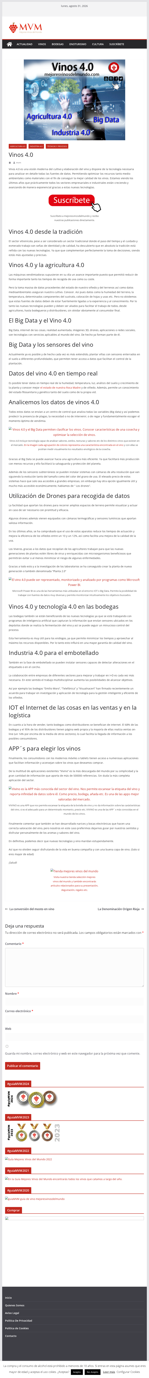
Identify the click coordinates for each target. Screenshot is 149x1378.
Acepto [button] (77, 1372)
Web (8, 1029)
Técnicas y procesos (57, 146)
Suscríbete (116, 44)
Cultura (98, 44)
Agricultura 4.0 (17, 146)
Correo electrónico (19, 1011)
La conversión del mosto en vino (31, 909)
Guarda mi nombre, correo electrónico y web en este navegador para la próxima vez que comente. (72, 1053)
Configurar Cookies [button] (128, 1372)
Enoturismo (77, 44)
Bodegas (58, 44)
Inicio (8, 1297)
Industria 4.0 (36, 146)
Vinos (42, 44)
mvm (18, 162)
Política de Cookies (17, 1328)
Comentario (14, 944)
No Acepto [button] (92, 1372)
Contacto (11, 1336)
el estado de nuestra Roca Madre (60, 387)
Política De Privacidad (18, 1320)
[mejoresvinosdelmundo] (9, 44)
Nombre (12, 994)
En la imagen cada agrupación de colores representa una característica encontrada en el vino (73, 445)
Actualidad (24, 44)
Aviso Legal (12, 1313)
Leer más (109, 1372)
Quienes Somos (14, 1305)
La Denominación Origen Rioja (119, 909)
